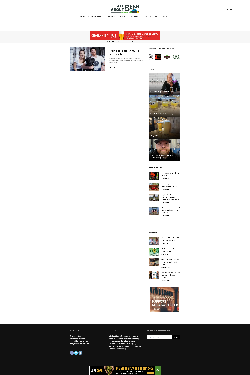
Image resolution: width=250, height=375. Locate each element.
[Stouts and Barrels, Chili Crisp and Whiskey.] (154, 240)
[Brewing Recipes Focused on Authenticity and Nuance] (154, 275)
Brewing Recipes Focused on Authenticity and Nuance (170, 275)
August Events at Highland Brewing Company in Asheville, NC (170, 197)
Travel (147, 16)
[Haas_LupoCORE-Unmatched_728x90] (125, 370)
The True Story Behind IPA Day (161, 92)
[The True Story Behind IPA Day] (164, 84)
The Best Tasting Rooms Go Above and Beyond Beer (170, 262)
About (165, 16)
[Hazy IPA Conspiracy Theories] (164, 128)
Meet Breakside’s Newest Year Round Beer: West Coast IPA (170, 210)
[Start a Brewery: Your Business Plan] (154, 251)
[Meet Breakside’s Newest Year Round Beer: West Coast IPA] (154, 210)
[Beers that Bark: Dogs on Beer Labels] (87, 59)
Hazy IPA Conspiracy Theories (161, 136)
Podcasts (111, 16)
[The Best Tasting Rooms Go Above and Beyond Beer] (154, 262)
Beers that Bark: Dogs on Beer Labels (124, 52)
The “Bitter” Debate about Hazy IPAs (163, 114)
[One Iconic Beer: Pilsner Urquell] (154, 176)
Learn (122, 16)
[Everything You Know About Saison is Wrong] (154, 186)
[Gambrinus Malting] (125, 35)
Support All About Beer (90, 16)
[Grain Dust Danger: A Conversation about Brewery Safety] (164, 150)
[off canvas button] (12, 10)
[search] (238, 10)
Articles (134, 16)
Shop (157, 16)
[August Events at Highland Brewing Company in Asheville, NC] (154, 197)
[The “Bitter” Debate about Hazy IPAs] (164, 106)
